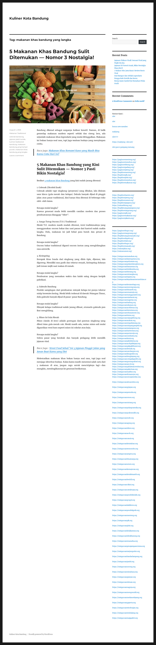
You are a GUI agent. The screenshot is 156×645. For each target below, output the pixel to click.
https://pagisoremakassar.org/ (124, 216)
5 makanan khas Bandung (57, 180)
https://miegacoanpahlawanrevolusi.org (128, 367)
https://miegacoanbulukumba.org (125, 269)
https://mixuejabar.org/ (121, 249)
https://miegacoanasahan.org (124, 320)
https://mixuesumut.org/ (122, 251)
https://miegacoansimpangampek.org (127, 326)
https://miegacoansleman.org (124, 582)
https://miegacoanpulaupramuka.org (126, 408)
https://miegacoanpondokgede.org (126, 510)
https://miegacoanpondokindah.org (126, 495)
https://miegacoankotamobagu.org (126, 285)
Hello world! (140, 101)
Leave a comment (16, 155)
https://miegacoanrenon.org (123, 397)
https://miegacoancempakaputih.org (126, 359)
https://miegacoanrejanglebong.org (126, 318)
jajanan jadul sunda (17, 139)
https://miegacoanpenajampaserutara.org (128, 546)
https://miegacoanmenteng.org (124, 515)
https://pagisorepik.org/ (121, 213)
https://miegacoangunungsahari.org (126, 361)
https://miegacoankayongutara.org (126, 259)
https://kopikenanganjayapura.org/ (126, 208)
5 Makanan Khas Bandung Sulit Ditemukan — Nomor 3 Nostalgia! (51, 54)
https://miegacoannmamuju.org (124, 292)
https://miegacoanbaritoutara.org (125, 331)
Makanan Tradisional (17, 133)
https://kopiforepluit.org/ (122, 178)
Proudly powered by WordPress (41, 634)
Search (115, 39)
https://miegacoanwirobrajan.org (125, 608)
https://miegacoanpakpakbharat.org (126, 346)
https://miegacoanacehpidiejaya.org (126, 344)
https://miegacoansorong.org (124, 567)
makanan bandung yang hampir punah (18, 146)
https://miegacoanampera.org (124, 454)
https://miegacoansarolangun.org (125, 351)
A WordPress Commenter (122, 101)
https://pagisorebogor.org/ (122, 231)
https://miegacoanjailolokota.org (125, 341)
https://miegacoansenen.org (123, 464)
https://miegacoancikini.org (123, 485)
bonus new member (120, 127)
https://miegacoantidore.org (123, 428)
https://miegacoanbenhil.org (123, 479)
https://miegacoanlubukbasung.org (126, 536)
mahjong (115, 132)
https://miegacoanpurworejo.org (125, 333)
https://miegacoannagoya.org (124, 587)
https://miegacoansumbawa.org (124, 336)
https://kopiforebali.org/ (122, 241)
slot (113, 116)
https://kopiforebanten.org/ (123, 195)
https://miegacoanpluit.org (122, 526)
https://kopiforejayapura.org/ (123, 203)
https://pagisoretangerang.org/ (124, 233)
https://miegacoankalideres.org (124, 505)
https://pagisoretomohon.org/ (124, 162)
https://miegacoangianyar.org (124, 577)
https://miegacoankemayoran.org (125, 469)
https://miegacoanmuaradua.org (125, 541)
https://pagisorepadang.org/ (123, 167)
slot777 (115, 137)
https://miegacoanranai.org (123, 438)
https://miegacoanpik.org (122, 521)
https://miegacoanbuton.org (123, 315)
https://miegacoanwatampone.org (125, 328)
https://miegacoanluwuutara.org (125, 310)
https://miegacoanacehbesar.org (125, 308)
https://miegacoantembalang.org (125, 613)
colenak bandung (16, 137)
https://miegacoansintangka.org (125, 274)
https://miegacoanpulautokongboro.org (127, 264)
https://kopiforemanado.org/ (123, 246)
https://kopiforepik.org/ (121, 175)
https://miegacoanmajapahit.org (125, 618)
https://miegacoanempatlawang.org (126, 323)
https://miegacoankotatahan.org (125, 444)
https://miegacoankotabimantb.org (126, 474)
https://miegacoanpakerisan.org (125, 369)
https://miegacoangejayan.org (124, 387)
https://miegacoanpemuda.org (124, 392)
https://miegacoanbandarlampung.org (127, 556)
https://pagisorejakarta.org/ (123, 218)
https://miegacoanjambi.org (123, 562)
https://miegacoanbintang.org (124, 272)
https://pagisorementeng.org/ (124, 160)
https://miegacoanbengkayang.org (125, 356)
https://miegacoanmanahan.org (124, 256)
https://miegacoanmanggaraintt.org (126, 295)
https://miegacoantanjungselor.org (126, 551)
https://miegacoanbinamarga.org (125, 459)
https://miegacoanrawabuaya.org (125, 490)
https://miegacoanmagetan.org (124, 300)
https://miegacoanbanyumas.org (125, 267)
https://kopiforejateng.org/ (123, 198)
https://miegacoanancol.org (123, 364)
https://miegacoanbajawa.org (123, 277)
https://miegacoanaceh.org (123, 433)
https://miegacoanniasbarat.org (124, 297)
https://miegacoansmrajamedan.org (126, 377)
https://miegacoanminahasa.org (125, 572)
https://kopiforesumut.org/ (123, 200)
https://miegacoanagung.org (123, 423)
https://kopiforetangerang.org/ (124, 211)
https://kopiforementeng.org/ (124, 172)
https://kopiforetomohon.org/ (124, 180)
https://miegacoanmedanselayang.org (127, 598)
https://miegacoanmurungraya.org (126, 287)
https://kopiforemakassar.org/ (124, 183)
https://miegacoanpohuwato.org (125, 261)
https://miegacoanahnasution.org (125, 382)
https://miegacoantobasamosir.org (126, 313)
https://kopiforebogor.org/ (122, 243)
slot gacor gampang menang (123, 147)
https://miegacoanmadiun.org (124, 372)
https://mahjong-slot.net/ (122, 142)
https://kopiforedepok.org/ (122, 238)
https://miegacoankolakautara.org (125, 531)
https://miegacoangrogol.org (123, 500)
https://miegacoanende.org (123, 418)
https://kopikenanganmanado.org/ (126, 236)
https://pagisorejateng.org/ (123, 170)
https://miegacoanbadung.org (124, 302)
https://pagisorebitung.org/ (123, 165)
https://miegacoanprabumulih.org (125, 413)
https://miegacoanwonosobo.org (125, 449)
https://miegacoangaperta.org (124, 603)
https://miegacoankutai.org (123, 338)
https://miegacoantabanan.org (124, 305)
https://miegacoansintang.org (124, 403)
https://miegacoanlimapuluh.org (125, 354)
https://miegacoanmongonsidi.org (125, 592)
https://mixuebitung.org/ (122, 205)
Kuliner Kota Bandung (29, 18)
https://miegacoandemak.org (123, 349)
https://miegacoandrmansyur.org (125, 374)
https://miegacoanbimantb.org (124, 290)
